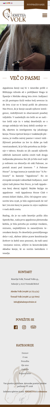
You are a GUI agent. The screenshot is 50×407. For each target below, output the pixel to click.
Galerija (25, 369)
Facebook (16, 327)
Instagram (24, 327)
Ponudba (25, 361)
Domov (25, 353)
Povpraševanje (36, 4)
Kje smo (25, 365)
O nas (25, 357)
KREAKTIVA (30, 391)
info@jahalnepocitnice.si (25, 302)
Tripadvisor (33, 327)
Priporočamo (25, 373)
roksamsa (42, 391)
